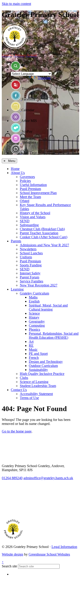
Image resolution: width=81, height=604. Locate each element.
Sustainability (38, 370)
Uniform (26, 257)
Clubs (24, 378)
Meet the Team (30, 197)
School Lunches (31, 253)
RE (31, 345)
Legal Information (64, 547)
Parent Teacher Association (39, 233)
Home (15, 169)
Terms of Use (29, 398)
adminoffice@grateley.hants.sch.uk (48, 478)
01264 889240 (12, 478)
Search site (9, 566)
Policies (25, 181)
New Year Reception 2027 (38, 285)
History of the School (35, 213)
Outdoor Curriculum (43, 366)
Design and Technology (46, 362)
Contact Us (19, 390)
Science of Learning (34, 382)
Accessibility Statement (36, 394)
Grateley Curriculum (34, 293)
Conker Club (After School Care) (43, 237)
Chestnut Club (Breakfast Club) (42, 229)
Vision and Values (32, 217)
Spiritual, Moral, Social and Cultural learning (48, 307)
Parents (16, 241)
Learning (17, 289)
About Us (18, 173)
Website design (12, 554)
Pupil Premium (30, 189)
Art (31, 341)
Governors (27, 177)
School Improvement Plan (38, 193)
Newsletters (28, 249)
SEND (24, 221)
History (34, 317)
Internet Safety (30, 273)
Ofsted (24, 201)
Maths (33, 297)
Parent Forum (29, 277)
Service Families (31, 281)
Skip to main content (16, 4)
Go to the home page (17, 431)
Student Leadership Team (38, 386)
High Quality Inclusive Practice (42, 374)
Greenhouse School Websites (49, 554)
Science (34, 313)
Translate (44, 78)
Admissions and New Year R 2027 (44, 245)
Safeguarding (29, 225)
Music (33, 349)
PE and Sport (38, 353)
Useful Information (33, 185)
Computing (37, 325)
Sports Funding (31, 265)
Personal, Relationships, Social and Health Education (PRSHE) (54, 335)
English (34, 301)
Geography (37, 321)
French (34, 357)
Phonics (34, 329)
